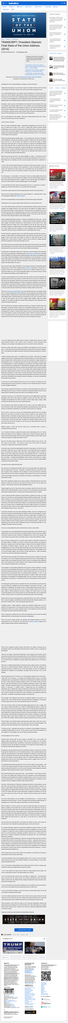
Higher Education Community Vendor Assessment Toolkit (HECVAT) (30, 999)
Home (5, 6)
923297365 (11, 996)
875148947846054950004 (12, 1001)
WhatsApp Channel (44, 993)
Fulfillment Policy (28, 996)
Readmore (56, 187)
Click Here (31, 1007)
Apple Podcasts (44, 984)
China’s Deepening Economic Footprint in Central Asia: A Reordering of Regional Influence (57, 219)
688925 (13, 1005)
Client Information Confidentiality (28, 992)
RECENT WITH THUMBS (55, 53)
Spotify (42, 992)
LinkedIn (42, 989)
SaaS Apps (48, 6)
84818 (8, 1002)
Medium (42, 990)
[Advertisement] (12, 64)
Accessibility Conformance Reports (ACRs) (30, 988)
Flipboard (42, 987)
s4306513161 (11, 1003)
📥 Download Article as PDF (24, 929)
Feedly (42, 986)
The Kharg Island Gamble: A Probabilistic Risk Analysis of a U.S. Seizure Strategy (56, 241)
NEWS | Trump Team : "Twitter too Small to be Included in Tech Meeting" (12, 950)
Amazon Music (44, 983)
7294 (13, 1004)
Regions (12, 6)
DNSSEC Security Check (29, 993)
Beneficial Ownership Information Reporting (29, 990)
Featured (8, 39)
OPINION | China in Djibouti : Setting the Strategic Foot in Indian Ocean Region (34, 70)
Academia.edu (43, 982)
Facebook (43, 985)
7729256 (14, 1013)
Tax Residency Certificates (30, 1003)
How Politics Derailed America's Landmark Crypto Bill (59, 80)
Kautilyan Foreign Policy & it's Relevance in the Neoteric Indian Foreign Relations (56, 263)
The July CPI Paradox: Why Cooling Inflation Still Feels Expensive (58, 67)
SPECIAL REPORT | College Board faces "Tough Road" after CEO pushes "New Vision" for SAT (34, 950)
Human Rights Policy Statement (28, 1002)
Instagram (43, 988)
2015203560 (16, 997)
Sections (20, 6)
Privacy (56, 6)
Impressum (6, 9)
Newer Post (5, 957)
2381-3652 (8, 995)
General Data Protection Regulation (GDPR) (29, 997)
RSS (13, 9)
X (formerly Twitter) (44, 994)
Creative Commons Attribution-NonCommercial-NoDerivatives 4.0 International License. (29, 971)
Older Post (42, 957)
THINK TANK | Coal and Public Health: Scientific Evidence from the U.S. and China (35, 74)
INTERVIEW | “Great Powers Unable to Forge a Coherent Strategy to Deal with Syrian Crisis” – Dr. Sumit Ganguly (35, 66)
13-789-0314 (13, 1006)
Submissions (39, 6)
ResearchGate (43, 991)
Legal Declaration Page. (29, 983)
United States (15, 39)
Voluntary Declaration (29, 1004)
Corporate (29, 6)
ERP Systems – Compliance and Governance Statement (30, 995)
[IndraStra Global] (14, 4)
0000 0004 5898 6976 (10, 1000)
